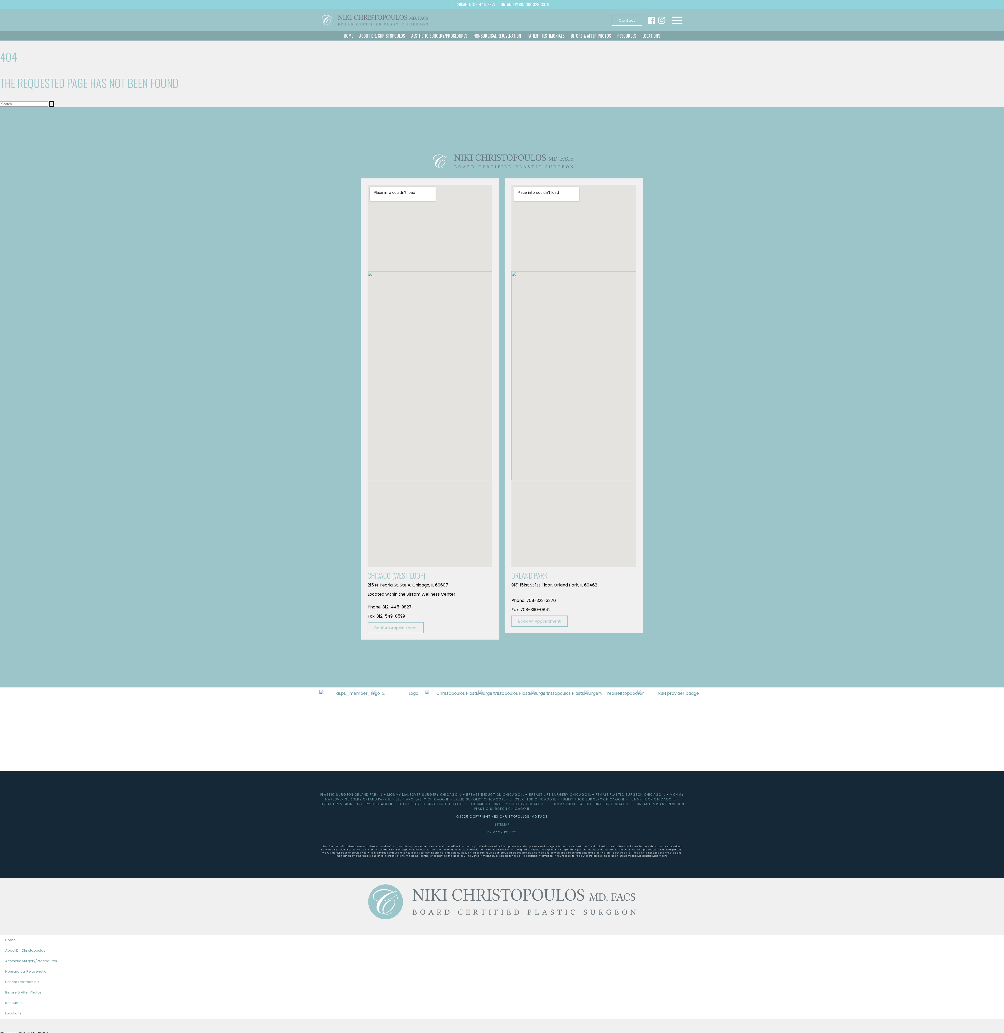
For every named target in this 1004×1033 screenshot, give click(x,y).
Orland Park (529, 575)
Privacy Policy (501, 832)
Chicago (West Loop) (396, 575)
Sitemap (501, 824)
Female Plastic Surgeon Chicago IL (630, 794)
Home (348, 35)
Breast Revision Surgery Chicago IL (357, 804)
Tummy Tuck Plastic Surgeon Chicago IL (592, 804)
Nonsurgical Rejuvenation (497, 35)
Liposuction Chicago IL (533, 799)
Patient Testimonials (545, 35)
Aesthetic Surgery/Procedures (439, 35)
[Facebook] (651, 20)
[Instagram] (662, 20)
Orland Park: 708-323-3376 (525, 4)
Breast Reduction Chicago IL (495, 794)
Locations (651, 35)
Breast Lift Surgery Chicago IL (560, 794)
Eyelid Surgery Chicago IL (479, 799)
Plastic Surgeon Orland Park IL (351, 794)
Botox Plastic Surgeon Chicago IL (431, 804)
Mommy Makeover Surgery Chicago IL (424, 794)
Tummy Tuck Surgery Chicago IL (593, 799)
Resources (626, 35)
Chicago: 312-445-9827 (475, 4)
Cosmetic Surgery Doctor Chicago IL (509, 804)
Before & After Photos (591, 35)
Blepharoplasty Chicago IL (422, 799)
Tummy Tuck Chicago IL (652, 799)
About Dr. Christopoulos (382, 35)
